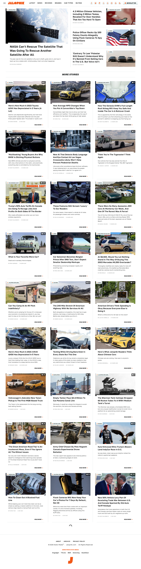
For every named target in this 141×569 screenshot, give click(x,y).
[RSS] (119, 3)
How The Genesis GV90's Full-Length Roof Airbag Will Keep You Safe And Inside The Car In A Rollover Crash (115, 108)
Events (100, 182)
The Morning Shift (14, 182)
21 (89, 183)
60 (89, 282)
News (39, 3)
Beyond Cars (57, 423)
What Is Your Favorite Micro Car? (23, 257)
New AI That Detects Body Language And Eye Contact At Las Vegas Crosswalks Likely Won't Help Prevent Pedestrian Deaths (70, 158)
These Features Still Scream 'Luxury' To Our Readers (70, 207)
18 (134, 183)
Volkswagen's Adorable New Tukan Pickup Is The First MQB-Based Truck (25, 399)
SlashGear (85, 553)
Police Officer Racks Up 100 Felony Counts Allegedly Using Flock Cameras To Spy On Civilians (87, 36)
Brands (58, 3)
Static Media (58, 545)
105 (133, 328)
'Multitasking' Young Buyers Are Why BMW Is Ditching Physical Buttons (25, 155)
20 (89, 474)
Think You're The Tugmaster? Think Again (114, 155)
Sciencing (76, 553)
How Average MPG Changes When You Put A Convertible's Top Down (69, 107)
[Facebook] (91, 3)
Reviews (48, 3)
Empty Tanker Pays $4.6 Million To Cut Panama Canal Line (69, 399)
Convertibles (57, 82)
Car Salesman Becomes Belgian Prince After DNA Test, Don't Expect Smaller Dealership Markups (69, 259)
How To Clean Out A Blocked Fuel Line (24, 498)
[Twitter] (103, 3)
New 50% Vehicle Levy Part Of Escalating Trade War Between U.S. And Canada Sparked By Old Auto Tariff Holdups (114, 501)
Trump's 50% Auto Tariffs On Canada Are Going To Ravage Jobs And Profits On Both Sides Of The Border (25, 209)
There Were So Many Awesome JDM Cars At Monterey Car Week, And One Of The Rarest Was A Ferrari (115, 209)
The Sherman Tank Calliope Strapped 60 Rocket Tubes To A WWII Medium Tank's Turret (115, 400)
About (58, 541)
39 (89, 423)
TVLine (63, 553)
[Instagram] (111, 3)
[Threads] (107, 3)
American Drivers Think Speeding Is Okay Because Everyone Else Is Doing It (114, 308)
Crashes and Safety (114, 9)
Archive (67, 541)
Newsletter (131, 3)
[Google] (115, 3)
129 (44, 183)
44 (44, 131)
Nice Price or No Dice (104, 233)
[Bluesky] (95, 3)
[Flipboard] (99, 3)
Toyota (11, 82)
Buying (79, 3)
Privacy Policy (79, 541)
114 (133, 282)
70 (44, 423)
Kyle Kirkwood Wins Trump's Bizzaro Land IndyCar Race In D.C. (115, 448)
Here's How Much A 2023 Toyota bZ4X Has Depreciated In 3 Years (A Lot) (24, 108)
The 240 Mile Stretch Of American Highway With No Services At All (69, 307)
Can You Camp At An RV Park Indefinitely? (21, 307)
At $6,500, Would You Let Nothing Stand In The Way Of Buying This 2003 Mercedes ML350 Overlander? (114, 259)
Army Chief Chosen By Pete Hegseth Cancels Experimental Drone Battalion (70, 449)
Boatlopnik (56, 374)
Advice (10, 328)
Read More (38, 125)
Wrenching (12, 474)
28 (89, 328)
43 (44, 233)
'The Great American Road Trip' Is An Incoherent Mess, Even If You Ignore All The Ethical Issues (25, 449)
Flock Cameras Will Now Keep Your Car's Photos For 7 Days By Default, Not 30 (69, 500)
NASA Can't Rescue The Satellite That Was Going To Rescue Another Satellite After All (36, 50)
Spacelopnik (12, 9)
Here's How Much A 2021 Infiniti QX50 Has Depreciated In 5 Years (23, 353)
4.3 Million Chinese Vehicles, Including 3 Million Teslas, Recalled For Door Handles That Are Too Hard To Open (87, 15)
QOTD (54, 182)
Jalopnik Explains (14, 282)
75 (134, 423)
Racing (100, 423)
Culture (100, 131)
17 (89, 374)
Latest (32, 3)
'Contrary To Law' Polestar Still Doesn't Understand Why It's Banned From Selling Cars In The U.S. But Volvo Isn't (88, 57)
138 (133, 474)
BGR (69, 553)
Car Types (68, 3)
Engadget (55, 553)
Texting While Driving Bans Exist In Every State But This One (69, 353)
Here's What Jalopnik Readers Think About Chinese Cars (115, 353)
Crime (54, 328)
